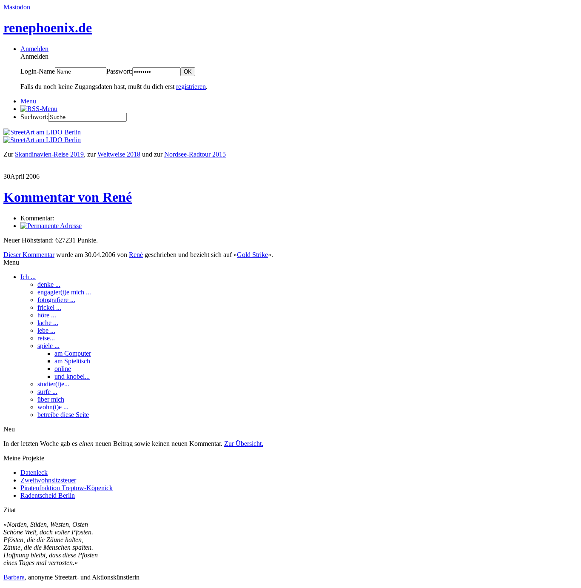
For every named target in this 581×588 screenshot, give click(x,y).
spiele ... (48, 345)
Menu (28, 101)
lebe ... (46, 330)
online (62, 368)
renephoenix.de (47, 27)
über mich (50, 399)
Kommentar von (67, 197)
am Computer (72, 353)
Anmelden (34, 48)
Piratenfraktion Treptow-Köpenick (66, 487)
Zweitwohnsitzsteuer (48, 480)
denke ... (48, 284)
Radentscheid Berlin (47, 495)
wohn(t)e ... (52, 407)
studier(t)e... (53, 384)
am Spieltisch (72, 361)
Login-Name (37, 71)
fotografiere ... (56, 299)
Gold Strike (252, 254)
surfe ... (47, 391)
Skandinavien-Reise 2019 (49, 154)
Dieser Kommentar (28, 254)
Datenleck (34, 472)
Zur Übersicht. (243, 443)
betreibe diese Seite (63, 414)
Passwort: (119, 71)
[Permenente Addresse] (51, 225)
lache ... (47, 322)
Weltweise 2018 (118, 154)
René (136, 254)
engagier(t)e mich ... (64, 292)
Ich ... (28, 276)
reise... (46, 338)
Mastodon (16, 7)
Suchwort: (34, 116)
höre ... (46, 315)
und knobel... (72, 376)
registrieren (191, 86)
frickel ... (49, 307)
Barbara (14, 577)
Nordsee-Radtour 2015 (195, 154)
